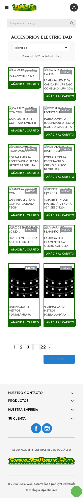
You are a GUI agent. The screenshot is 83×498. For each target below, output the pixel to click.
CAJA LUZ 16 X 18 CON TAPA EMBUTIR (22, 121)
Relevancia (41, 47)
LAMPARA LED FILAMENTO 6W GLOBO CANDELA (56, 242)
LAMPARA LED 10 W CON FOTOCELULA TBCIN (22, 204)
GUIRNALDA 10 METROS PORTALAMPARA (55, 311)
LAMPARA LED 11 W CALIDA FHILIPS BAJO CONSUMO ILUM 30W (58, 84)
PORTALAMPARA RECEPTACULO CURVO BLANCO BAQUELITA (55, 163)
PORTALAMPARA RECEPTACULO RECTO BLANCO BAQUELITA (59, 123)
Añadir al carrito (25, 84)
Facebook (36, 428)
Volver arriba (59, 359)
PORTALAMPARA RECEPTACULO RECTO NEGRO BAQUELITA (24, 161)
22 (43, 347)
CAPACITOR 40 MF (21, 76)
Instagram (47, 428)
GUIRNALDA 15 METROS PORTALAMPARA (20, 311)
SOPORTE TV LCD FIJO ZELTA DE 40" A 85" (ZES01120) (58, 204)
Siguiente (49, 347)
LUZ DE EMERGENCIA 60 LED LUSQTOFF (23, 240)
